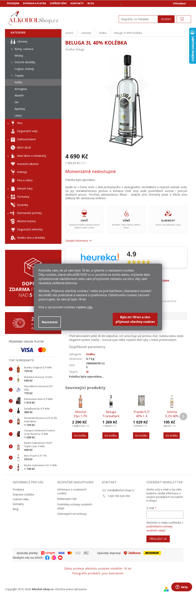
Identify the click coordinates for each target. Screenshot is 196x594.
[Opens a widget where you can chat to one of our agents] (181, 587)
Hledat (166, 19)
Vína (19, 123)
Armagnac (21, 89)
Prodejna (13, 3)
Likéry (18, 115)
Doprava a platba (34, 3)
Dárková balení (26, 139)
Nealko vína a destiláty (31, 237)
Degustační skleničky (30, 229)
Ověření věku (58, 3)
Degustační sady (27, 131)
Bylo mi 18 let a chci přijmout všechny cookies (135, 319)
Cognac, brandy (24, 69)
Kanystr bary (25, 188)
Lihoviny (22, 41)
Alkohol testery (26, 221)
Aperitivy (20, 109)
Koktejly (22, 172)
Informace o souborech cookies (72, 491)
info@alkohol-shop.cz (121, 490)
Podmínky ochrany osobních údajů (74, 506)
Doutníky (22, 205)
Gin (17, 102)
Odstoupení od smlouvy (72, 514)
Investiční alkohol (27, 164)
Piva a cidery (25, 180)
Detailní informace (76, 240)
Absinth (19, 95)
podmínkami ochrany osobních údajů (159, 528)
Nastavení (50, 322)
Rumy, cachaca (24, 49)
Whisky (19, 55)
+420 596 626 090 (119, 496)
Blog (90, 3)
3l (87, 372)
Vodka (18, 82)
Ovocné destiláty (25, 62)
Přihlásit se (158, 539)
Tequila (19, 75)
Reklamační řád (66, 499)
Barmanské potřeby (29, 213)
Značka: (74, 49)
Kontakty (77, 3)
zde (89, 307)
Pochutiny (23, 196)
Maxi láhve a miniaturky (31, 155)
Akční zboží (24, 147)
